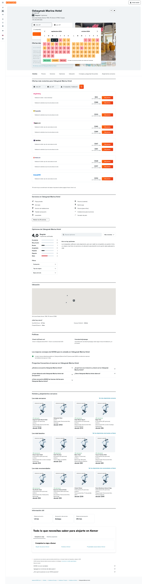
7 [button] (44, 44)
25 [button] (60, 52)
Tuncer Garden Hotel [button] (101, 454)
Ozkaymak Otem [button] (58, 418)
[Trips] (3, 30)
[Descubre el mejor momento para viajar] (3, 26)
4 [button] (60, 40)
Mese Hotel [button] (78, 454)
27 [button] (68, 52)
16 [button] (52, 48)
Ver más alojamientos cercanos (107, 398)
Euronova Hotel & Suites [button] (60, 489)
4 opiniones (44, 15)
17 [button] (56, 48)
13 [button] (68, 44)
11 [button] (60, 44)
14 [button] (44, 48)
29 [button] (48, 56)
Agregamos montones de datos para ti (44, 569)
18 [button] (60, 48)
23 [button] (52, 52)
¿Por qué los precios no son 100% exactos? (46, 572)
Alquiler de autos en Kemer (42, 547)
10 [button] (56, 44)
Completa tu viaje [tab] (39, 536)
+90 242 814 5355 (37, 20)
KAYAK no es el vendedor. (41, 566)
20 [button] (68, 48)
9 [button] (52, 44)
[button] (3, 2)
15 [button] (48, 48)
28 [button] (44, 56)
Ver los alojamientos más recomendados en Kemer (102, 468)
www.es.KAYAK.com (36, 580)
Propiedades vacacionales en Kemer (96, 547)
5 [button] (64, 40)
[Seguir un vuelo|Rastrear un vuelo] (3, 22)
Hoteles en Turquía (63, 580)
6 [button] (68, 40)
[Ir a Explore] (3, 19)
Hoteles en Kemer (65, 547)
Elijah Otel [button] (98, 419)
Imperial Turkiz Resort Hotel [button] (40, 419)
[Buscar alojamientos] (3, 11)
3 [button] (56, 40)
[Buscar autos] (3, 14)
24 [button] (56, 52)
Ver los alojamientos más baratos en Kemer (104, 433)
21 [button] (44, 52)
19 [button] (64, 48)
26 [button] (64, 52)
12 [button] (64, 44)
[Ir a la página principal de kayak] (11, 3)
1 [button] (48, 40)
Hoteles (44, 580)
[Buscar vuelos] (3, 7)
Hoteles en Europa (52, 580)
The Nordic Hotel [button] (37, 489)
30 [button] (52, 56)
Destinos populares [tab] (52, 536)
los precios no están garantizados (68, 561)
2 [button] (52, 40)
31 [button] (93, 56)
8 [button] (48, 44)
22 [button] (48, 52)
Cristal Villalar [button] (78, 488)
